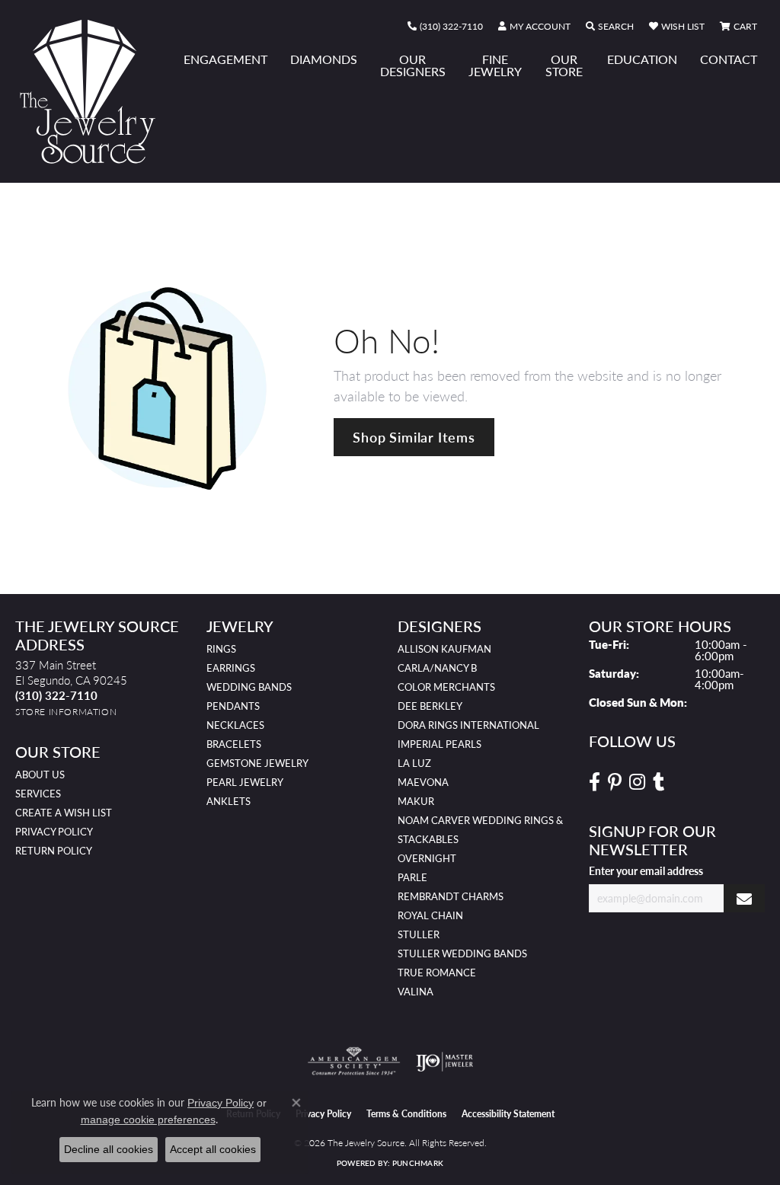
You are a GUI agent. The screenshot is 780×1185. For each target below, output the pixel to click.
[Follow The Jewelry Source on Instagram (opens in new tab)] (637, 782)
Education (642, 59)
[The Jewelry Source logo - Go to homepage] (93, 91)
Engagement (225, 59)
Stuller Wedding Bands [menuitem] (462, 953)
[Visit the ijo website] (444, 1062)
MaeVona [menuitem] (423, 782)
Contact (728, 59)
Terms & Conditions (406, 1113)
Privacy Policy (54, 831)
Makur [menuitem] (416, 801)
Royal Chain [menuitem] (430, 915)
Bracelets (233, 744)
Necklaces (235, 725)
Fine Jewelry (495, 65)
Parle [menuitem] (412, 877)
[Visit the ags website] (354, 1062)
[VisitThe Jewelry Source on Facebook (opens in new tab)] (594, 782)
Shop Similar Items (414, 436)
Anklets (228, 801)
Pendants (233, 706)
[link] (445, 26)
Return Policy (53, 851)
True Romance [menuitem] (437, 972)
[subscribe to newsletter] (744, 898)
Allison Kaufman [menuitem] (444, 649)
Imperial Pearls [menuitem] (439, 744)
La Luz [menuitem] (414, 763)
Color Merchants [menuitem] (446, 687)
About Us (40, 774)
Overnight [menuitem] (427, 858)
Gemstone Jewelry (257, 763)
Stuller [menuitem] (419, 934)
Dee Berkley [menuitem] (430, 706)
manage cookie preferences (148, 1119)
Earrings (230, 668)
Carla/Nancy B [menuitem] (437, 668)
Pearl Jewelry (244, 782)
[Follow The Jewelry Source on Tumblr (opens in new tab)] (658, 782)
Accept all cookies (213, 1149)
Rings (221, 649)
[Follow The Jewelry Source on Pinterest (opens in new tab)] (615, 782)
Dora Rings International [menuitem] (468, 725)
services (38, 793)
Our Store (564, 65)
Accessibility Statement (508, 1113)
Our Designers (413, 65)
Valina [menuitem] (415, 991)
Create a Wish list (63, 812)
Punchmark (417, 1163)
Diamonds (323, 59)
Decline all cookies (108, 1149)
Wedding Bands (249, 687)
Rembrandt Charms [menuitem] (450, 896)
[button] (534, 26)
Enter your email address (646, 870)
